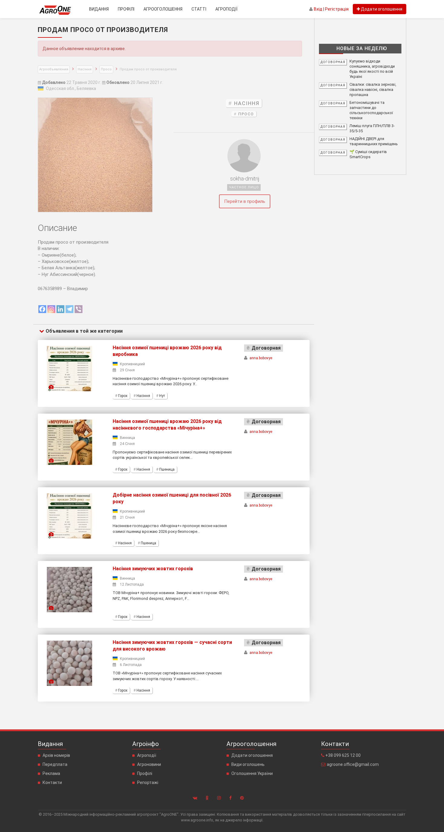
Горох (122, 396)
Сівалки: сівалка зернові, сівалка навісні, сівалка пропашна (372, 89)
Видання (99, 9)
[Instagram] (51, 309)
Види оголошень (248, 764)
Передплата (55, 764)
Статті (198, 9)
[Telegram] (69, 309)
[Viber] (78, 309)
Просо (106, 69)
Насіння (85, 69)
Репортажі (147, 782)
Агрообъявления (53, 69)
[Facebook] (42, 309)
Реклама (51, 773)
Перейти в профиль (244, 201)
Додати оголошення (252, 755)
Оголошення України (252, 773)
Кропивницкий (132, 364)
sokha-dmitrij (244, 179)
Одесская (56, 88)
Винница (127, 438)
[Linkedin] (60, 309)
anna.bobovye (260, 358)
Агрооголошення (162, 9)
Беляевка (86, 88)
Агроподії (226, 9)
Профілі (126, 9)
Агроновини (149, 764)
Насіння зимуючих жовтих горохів (153, 568)
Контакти (52, 782)
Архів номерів (56, 755)
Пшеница (167, 469)
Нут (162, 396)
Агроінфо (145, 743)
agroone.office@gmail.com (353, 764)
